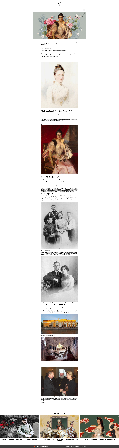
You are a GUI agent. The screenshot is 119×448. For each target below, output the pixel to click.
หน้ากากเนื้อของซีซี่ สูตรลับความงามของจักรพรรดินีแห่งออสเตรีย (99, 439)
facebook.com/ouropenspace (41, 446)
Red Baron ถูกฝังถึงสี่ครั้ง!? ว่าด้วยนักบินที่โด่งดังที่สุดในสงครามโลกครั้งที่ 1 (19, 439)
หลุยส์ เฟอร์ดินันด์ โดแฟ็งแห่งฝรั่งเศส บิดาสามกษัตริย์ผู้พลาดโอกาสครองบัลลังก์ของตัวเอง (59, 440)
